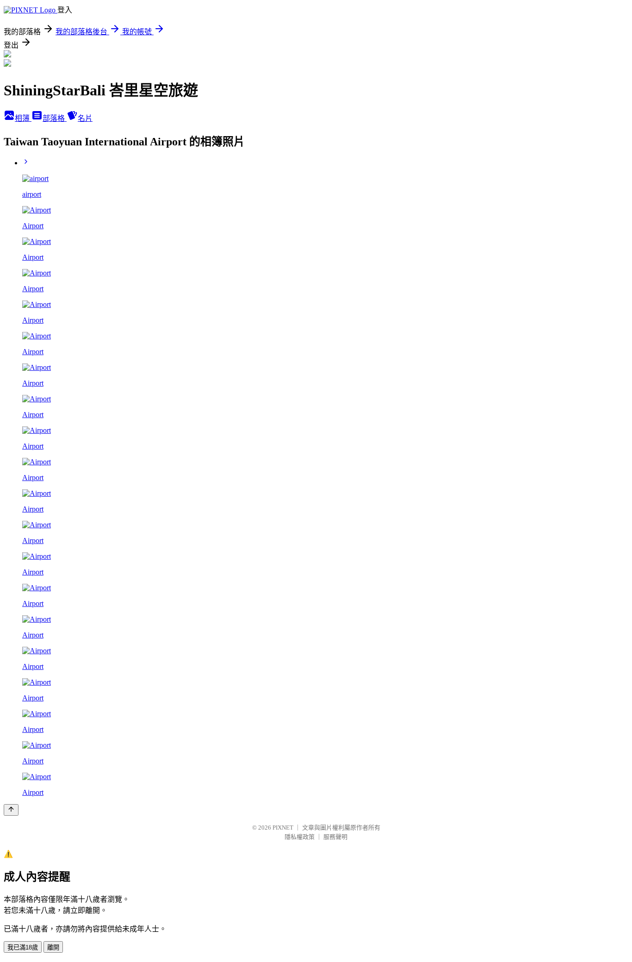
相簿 (23, 118)
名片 (85, 118)
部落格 (55, 118)
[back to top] (11, 810)
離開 (53, 947)
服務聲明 (335, 836)
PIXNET (283, 827)
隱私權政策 (300, 836)
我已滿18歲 (22, 947)
